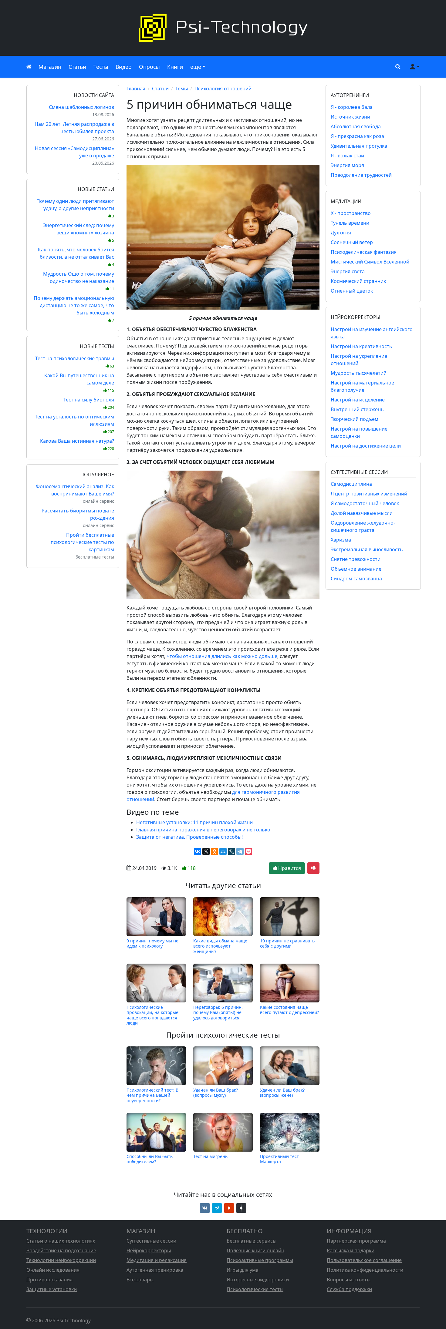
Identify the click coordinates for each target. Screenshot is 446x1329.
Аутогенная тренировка (155, 1270)
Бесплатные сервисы (251, 1240)
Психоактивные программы (260, 1260)
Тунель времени (350, 223)
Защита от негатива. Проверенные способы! (189, 837)
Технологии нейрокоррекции (61, 1260)
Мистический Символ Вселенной (370, 261)
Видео (124, 66)
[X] (206, 851)
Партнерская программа (356, 1240)
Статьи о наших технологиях (60, 1240)
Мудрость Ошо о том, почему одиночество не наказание (78, 280)
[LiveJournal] (231, 851)
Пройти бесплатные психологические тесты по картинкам (82, 542)
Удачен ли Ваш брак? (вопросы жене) (282, 1092)
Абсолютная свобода (356, 126)
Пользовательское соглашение (364, 1260)
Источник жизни (350, 116)
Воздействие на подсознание (61, 1250)
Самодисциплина (351, 484)
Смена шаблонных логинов (81, 107)
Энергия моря (347, 165)
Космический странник (358, 281)
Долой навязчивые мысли (362, 513)
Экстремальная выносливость (367, 549)
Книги (175, 66)
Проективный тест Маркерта (279, 1158)
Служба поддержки (349, 1289)
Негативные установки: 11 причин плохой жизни (194, 822)
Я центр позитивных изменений (369, 493)
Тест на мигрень (210, 1156)
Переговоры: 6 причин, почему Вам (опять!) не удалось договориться (218, 1012)
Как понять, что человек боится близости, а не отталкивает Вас (76, 256)
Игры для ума (242, 1270)
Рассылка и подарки (350, 1250)
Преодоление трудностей (361, 175)
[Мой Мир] (223, 851)
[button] (396, 66)
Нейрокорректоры (149, 1250)
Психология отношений (223, 88)
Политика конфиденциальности (365, 1270)
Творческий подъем (354, 419)
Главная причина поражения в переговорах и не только (203, 829)
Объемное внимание (356, 568)
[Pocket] (248, 851)
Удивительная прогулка (359, 146)
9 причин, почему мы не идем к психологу (152, 943)
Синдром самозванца (356, 578)
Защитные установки (51, 1289)
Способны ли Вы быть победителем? (150, 1158)
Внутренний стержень (357, 409)
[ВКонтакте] (197, 851)
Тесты (100, 66)
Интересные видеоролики (258, 1279)
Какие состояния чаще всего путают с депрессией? (289, 1009)
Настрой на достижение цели (366, 445)
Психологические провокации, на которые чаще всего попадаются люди (152, 1014)
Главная (136, 88)
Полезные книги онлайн (255, 1250)
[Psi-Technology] (223, 28)
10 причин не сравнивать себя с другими (287, 943)
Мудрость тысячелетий (359, 373)
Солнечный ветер (352, 242)
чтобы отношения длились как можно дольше (222, 656)
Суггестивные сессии (151, 1240)
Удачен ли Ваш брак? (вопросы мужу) (215, 1092)
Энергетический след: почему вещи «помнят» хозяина (78, 232)
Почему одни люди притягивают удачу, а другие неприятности (75, 208)
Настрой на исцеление (358, 399)
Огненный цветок (352, 290)
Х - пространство (351, 213)
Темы (181, 88)
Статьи (77, 66)
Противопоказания (49, 1279)
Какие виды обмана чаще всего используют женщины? (220, 946)
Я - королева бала (352, 107)
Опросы (149, 66)
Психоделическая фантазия (364, 252)
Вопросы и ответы (348, 1279)
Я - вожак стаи (347, 155)
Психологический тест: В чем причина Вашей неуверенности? (152, 1095)
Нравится (289, 868)
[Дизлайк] (313, 868)
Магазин (50, 66)
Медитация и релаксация (157, 1260)
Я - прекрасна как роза (357, 136)
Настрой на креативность (361, 346)
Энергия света (348, 271)
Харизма (341, 539)
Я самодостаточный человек (365, 503)
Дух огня (341, 232)
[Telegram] (240, 851)
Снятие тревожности (355, 559)
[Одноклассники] (214, 851)
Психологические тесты (255, 1289)
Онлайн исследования (52, 1270)
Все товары (140, 1279)
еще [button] (195, 66)
